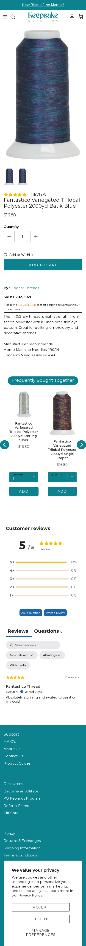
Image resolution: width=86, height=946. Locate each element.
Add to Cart (43, 265)
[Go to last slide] (4, 444)
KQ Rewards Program (22, 798)
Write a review (55, 612)
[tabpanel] (43, 680)
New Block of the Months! (43, 5)
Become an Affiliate (21, 791)
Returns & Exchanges (22, 840)
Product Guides (17, 763)
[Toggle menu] (5, 17)
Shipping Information (22, 848)
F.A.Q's (10, 741)
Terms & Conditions (20, 855)
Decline (41, 919)
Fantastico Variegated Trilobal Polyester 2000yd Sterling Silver (23, 431)
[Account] (71, 17)
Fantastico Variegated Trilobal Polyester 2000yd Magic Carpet (62, 449)
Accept (40, 907)
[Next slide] (81, 444)
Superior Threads (24, 288)
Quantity (11, 226)
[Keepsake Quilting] (43, 17)
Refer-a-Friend (16, 805)
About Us (12, 749)
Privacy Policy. (31, 895)
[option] (43, 94)
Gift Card (11, 813)
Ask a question (30, 612)
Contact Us (13, 756)
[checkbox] (18, 665)
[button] (18, 255)
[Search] (15, 17)
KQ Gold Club (27, 304)
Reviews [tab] (19, 631)
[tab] (48, 631)
